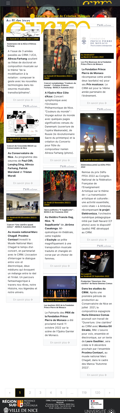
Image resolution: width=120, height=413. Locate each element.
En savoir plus (22, 99)
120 (97, 393)
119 (84, 393)
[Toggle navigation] (8, 3)
